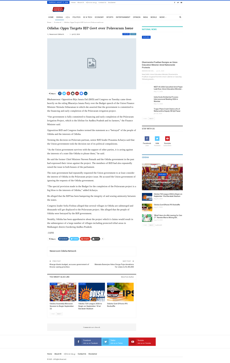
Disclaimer (112, 2)
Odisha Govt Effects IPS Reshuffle (167, 205)
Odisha (59, 17)
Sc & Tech (87, 17)
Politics (76, 17)
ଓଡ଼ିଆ (68, 17)
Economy (99, 17)
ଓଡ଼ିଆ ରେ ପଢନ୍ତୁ (91, 2)
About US (80, 2)
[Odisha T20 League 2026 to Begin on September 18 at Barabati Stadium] (91, 292)
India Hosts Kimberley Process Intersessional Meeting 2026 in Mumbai (166, 99)
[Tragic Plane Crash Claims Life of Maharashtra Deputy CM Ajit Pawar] (147, 111)
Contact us (102, 2)
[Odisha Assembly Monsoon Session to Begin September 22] (63, 292)
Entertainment (123, 17)
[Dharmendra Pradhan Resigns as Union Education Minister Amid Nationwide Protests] (162, 47)
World (154, 17)
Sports (109, 17)
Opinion (136, 17)
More (162, 17)
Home (73, 2)
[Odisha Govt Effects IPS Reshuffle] (120, 292)
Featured (126, 34)
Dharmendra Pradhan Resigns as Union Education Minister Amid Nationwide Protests (159, 65)
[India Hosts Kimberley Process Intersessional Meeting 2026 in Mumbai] (147, 100)
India (145, 17)
